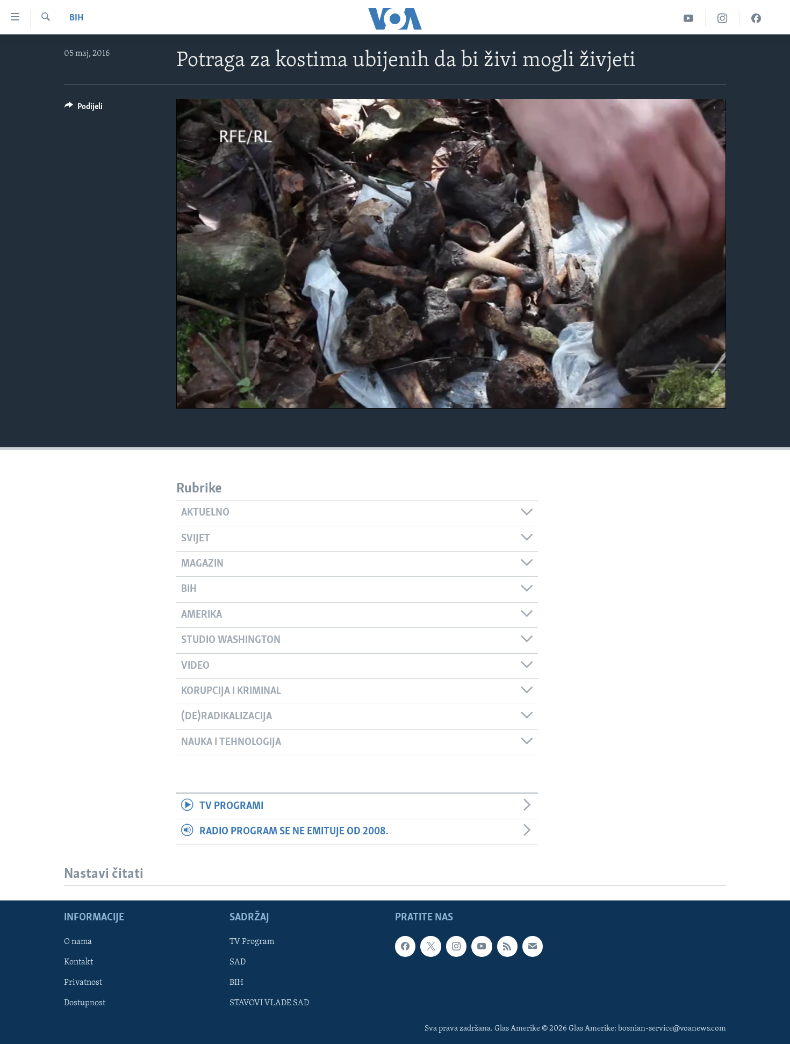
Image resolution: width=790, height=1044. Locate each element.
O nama (78, 942)
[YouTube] (689, 18)
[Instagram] (722, 18)
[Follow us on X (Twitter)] (430, 946)
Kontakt (78, 963)
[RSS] (507, 946)
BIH (236, 983)
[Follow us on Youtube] (481, 946)
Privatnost (83, 983)
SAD (237, 963)
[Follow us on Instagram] (456, 946)
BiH (76, 18)
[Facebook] (756, 18)
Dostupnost (84, 1003)
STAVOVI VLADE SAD (269, 1003)
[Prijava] (532, 946)
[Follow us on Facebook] (405, 946)
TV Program (251, 942)
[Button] (83, 109)
